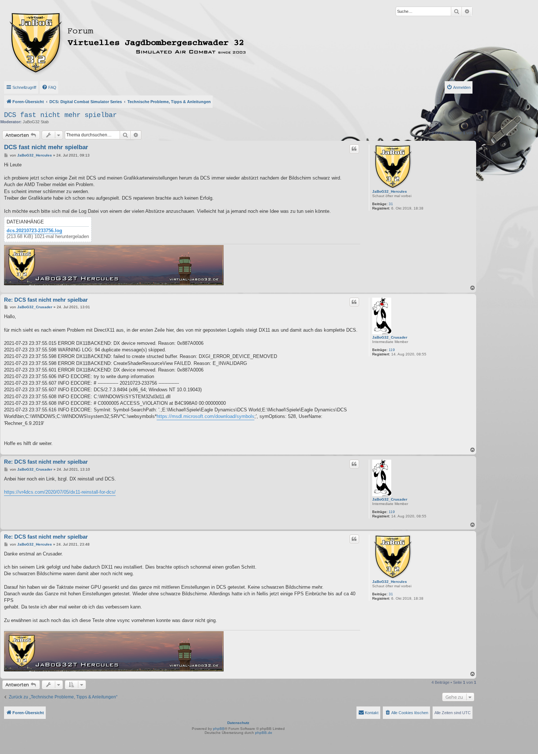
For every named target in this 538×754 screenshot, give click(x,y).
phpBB (219, 729)
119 (392, 350)
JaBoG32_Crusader (389, 337)
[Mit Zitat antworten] (354, 148)
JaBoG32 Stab (36, 122)
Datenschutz (238, 723)
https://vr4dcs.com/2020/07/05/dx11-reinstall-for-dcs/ (60, 492)
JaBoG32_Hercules (389, 191)
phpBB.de (263, 733)
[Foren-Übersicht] (160, 41)
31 (391, 204)
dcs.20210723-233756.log (34, 230)
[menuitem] (49, 87)
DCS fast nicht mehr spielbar (60, 115)
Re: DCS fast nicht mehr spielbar (46, 300)
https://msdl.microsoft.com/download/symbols (205, 416)
